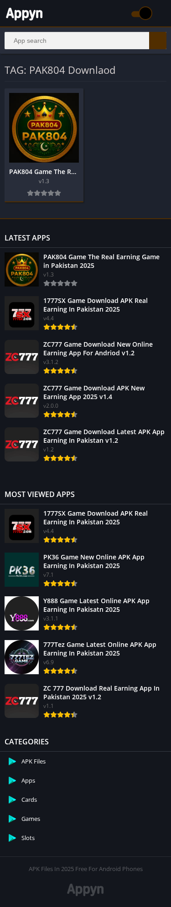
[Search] (157, 40)
